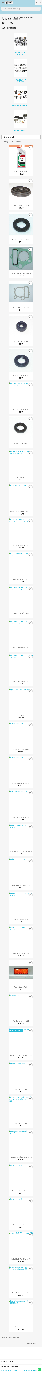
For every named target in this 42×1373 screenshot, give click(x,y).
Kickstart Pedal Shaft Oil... (21, 375)
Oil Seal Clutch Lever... (21, 443)
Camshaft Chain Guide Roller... (21, 205)
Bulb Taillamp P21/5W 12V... (21, 885)
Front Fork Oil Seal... (21, 1089)
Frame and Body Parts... (20, 80)
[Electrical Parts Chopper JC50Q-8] (20, 94)
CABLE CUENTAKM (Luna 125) (21, 1259)
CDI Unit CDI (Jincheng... (21, 817)
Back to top (32, 1343)
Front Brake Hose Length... (21, 1293)
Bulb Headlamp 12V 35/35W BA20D (21, 851)
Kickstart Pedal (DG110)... (21, 613)
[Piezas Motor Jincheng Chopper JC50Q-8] (20, 41)
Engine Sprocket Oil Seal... (21, 239)
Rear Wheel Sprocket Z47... (21, 1327)
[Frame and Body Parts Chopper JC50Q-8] (20, 68)
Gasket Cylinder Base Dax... (21, 307)
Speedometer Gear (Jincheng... (21, 1157)
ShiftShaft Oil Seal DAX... (21, 341)
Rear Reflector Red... (21, 987)
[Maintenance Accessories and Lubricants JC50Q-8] (20, 119)
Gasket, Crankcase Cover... (21, 477)
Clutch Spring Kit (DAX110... (21, 579)
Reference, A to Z (21, 137)
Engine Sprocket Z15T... (21, 715)
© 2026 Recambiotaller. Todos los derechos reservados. (21, 1370)
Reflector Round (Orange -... (21, 1225)
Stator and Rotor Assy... (21, 749)
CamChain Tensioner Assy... (21, 545)
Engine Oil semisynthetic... (21, 171)
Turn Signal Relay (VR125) (21, 1021)
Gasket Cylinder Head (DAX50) (21, 273)
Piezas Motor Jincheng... (21, 54)
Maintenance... (20, 130)
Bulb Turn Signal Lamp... (21, 919)
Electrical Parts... (20, 106)
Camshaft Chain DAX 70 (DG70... (21, 511)
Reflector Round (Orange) (21, 1191)
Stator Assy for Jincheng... (21, 783)
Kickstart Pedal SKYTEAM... (21, 647)
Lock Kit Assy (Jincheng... (21, 953)
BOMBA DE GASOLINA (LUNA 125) (21, 1055)
